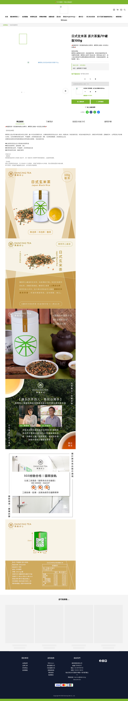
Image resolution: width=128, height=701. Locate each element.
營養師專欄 (42, 17)
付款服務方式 (51, 668)
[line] (87, 112)
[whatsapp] (94, 112)
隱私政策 (51, 672)
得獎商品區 (33, 17)
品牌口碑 (25, 665)
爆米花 (81, 17)
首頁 (6, 17)
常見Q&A (64, 20)
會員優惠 (25, 17)
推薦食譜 (51, 17)
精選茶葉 (119, 17)
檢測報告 (51, 675)
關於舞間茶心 (14, 17)
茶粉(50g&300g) (69, 17)
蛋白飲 (59, 17)
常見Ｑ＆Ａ (51, 663)
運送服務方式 (51, 665)
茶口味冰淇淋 (90, 17)
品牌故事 (25, 663)
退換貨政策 (51, 670)
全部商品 (5, 25)
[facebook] (91, 112)
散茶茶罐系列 (14, 25)
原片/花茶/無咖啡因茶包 (104, 17)
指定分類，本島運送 (79, 65)
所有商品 (25, 668)
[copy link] (98, 112)
